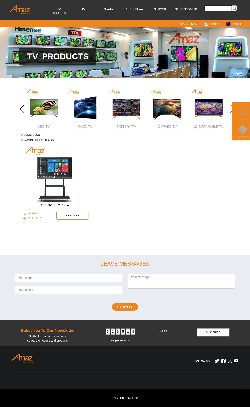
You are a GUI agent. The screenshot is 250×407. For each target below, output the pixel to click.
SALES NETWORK (186, 9)
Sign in (215, 23)
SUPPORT (160, 9)
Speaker (109, 9)
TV (83, 9)
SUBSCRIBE (213, 332)
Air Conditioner (134, 9)
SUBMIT (125, 307)
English (236, 23)
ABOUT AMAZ (188, 23)
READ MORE (72, 215)
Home (38, 140)
